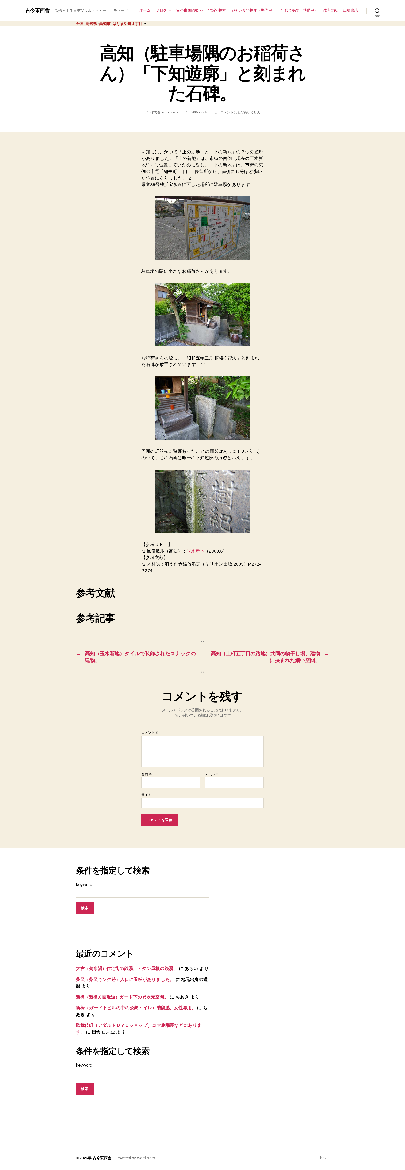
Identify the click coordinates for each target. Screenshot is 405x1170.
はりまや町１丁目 (128, 24)
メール (212, 774)
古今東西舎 (37, 10)
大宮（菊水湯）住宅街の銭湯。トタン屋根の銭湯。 (127, 968)
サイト (146, 795)
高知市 (104, 24)
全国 (79, 24)
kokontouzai (170, 112)
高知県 (91, 24)
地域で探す (217, 10)
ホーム (145, 10)
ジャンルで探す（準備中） (253, 10)
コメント (150, 732)
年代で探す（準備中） (299, 10)
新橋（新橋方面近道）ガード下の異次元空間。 (122, 996)
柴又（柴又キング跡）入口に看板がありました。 (125, 979)
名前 (146, 774)
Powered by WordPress (135, 1158)
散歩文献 (330, 10)
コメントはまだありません (240, 112)
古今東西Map (187, 10)
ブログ (161, 10)
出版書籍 (350, 10)
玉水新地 (195, 551)
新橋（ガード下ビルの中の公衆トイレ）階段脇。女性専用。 (136, 1007)
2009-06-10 (199, 112)
